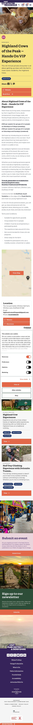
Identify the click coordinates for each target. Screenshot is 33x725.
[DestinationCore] (16, 691)
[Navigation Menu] (30, 5)
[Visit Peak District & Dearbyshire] (9, 3)
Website (8, 90)
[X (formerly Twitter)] (14, 655)
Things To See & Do (16, 664)
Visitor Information (16, 671)
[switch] (28, 362)
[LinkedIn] (24, 655)
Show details (24, 379)
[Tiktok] (21, 655)
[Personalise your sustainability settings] (22, 5)
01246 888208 (13, 315)
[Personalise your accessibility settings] (27, 5)
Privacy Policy (23, 704)
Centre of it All (6, 78)
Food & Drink (16, 675)
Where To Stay (16, 660)
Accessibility (16, 678)
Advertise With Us (16, 682)
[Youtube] (18, 655)
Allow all (16, 384)
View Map (16, 273)
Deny (16, 395)
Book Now (6, 94)
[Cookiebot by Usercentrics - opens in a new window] (23, 328)
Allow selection (16, 390)
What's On (16, 667)
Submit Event (16, 553)
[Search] (19, 5)
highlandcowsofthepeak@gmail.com (16, 312)
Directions (10, 324)
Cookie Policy (16, 706)
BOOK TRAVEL (7, 724)
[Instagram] (8, 655)
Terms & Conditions (11, 704)
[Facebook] (11, 655)
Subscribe (17, 612)
